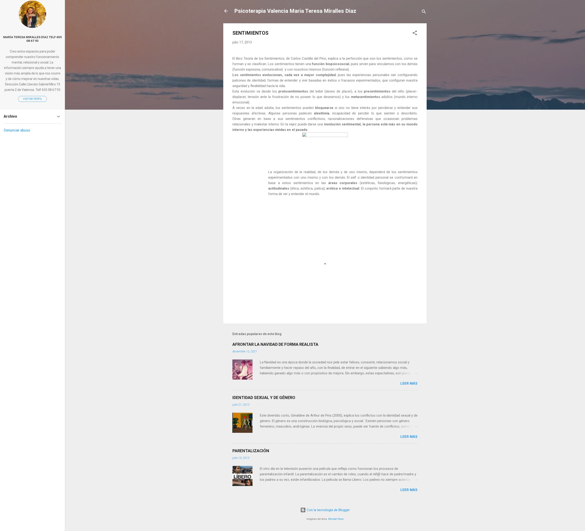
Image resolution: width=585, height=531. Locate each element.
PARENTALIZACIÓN (250, 450)
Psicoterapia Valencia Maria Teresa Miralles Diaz (295, 11)
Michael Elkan (336, 519)
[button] (414, 33)
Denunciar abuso (17, 130)
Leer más (408, 383)
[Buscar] (424, 12)
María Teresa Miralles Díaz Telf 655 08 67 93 (32, 38)
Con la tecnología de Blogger (328, 510)
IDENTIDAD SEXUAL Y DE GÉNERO (263, 397)
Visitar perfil (32, 98)
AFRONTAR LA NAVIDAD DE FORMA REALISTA (275, 344)
